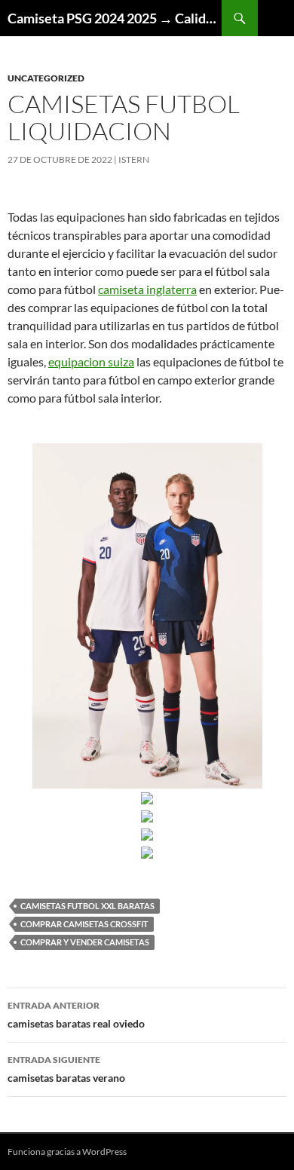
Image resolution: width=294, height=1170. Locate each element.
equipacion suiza (91, 361)
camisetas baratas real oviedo (76, 1015)
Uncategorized (46, 78)
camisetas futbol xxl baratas (87, 906)
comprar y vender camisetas (84, 942)
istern (133, 159)
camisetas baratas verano (66, 1069)
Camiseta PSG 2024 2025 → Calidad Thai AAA (115, 18)
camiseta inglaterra (147, 289)
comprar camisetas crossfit (84, 924)
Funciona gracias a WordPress (67, 1151)
